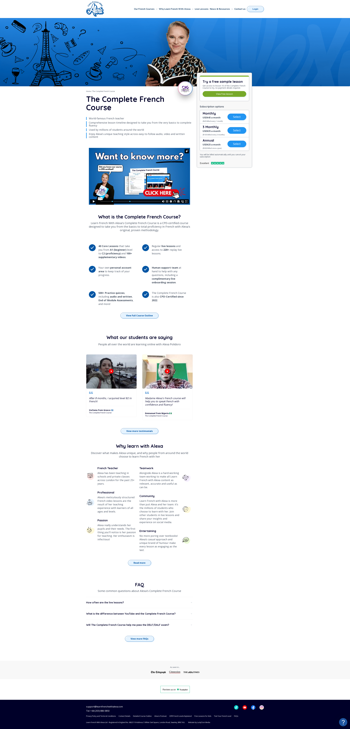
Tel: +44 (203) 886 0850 (98, 710)
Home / (89, 91)
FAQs (236, 716)
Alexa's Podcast (160, 716)
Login (255, 9)
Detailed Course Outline (142, 716)
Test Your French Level (222, 716)
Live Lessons (201, 9)
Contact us (240, 9)
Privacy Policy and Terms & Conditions (101, 716)
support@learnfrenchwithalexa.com (104, 706)
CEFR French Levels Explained (180, 716)
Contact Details (124, 716)
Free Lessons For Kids (202, 716)
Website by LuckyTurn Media (199, 722)
